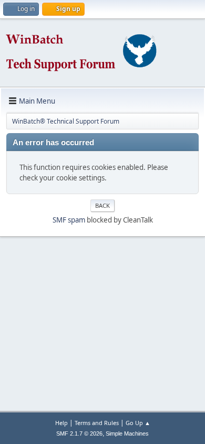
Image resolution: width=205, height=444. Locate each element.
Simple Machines (127, 433)
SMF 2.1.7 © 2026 (79, 433)
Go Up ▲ (138, 423)
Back (102, 205)
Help (61, 423)
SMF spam (69, 220)
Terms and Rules (97, 423)
